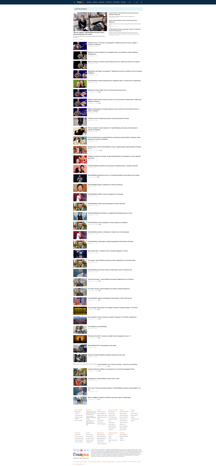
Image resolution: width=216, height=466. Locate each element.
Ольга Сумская (111, 424)
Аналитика (101, 2)
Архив (139, 461)
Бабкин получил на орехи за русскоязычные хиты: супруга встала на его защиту (114, 61)
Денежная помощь (124, 436)
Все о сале (110, 434)
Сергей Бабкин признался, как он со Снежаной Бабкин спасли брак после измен (114, 175)
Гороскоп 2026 (100, 420)
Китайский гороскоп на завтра (102, 418)
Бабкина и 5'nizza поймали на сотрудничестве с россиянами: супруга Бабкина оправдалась (113, 53)
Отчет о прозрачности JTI (78, 464)
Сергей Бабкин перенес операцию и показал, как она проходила (108, 232)
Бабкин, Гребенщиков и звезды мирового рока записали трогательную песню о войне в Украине (113, 110)
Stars (117, 17)
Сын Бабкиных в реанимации (97, 326)
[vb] (78, 450)
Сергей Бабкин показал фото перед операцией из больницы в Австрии (110, 241)
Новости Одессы (123, 418)
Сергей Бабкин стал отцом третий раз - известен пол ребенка (117, 364)
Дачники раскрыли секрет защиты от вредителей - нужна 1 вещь (90, 422)
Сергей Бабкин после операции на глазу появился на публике (107, 222)
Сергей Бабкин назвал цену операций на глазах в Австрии (106, 203)
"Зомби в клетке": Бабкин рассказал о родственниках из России (108, 118)
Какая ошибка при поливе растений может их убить (91, 417)
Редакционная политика (82, 461)
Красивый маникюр (101, 438)
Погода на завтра (89, 440)
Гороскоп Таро (100, 422)
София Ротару (111, 422)
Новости (89, 2)
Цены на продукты (124, 434)
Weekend (123, 2)
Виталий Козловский (112, 418)
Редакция (119, 461)
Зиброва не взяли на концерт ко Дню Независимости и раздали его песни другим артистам (114, 157)
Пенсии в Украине (78, 420)
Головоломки (77, 434)
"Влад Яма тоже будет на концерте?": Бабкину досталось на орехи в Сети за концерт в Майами (115, 72)
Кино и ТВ (97, 150)
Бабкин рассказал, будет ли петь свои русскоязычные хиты (107, 90)
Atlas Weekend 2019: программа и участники (102, 345)
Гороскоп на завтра (101, 411)
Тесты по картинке (79, 436)
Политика (77, 413)
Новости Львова (123, 427)
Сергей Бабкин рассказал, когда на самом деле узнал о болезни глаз (110, 270)
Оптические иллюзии (79, 438)
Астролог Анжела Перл (102, 415)
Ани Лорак (110, 429)
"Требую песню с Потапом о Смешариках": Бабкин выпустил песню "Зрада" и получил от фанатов (113, 43)
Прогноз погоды (89, 434)
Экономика (122, 432)
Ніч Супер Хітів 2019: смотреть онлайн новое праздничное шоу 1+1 (109, 336)
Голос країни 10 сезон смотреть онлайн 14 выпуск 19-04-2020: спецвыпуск (112, 317)
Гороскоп (99, 409)
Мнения (95, 2)
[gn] (88, 450)
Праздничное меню (135, 418)
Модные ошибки (100, 440)
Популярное (116, 2)
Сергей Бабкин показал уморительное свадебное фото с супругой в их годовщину (114, 80)
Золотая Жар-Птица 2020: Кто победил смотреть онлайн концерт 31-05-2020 (112, 307)
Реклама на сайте (125, 461)
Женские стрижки (101, 434)
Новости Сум (122, 424)
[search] (141, 2)
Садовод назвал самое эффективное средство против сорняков (91, 413)
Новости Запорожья (124, 411)
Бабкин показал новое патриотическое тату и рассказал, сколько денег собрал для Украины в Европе (114, 100)
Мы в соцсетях (134, 461)
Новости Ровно (123, 429)
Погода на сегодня (90, 438)
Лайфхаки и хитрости (113, 432)
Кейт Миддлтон (111, 411)
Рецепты (133, 409)
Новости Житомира (124, 417)
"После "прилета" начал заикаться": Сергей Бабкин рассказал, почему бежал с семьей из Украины (113, 129)
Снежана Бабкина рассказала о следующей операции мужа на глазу (110, 213)
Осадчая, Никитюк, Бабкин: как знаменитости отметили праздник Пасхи (111, 369)
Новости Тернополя (124, 415)
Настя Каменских (112, 417)
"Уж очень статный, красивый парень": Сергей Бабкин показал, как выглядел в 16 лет (114, 389)
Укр (129, 2)
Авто (109, 441)
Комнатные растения (112, 440)
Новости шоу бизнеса (113, 409)
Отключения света (79, 415)
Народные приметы (79, 440)
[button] (74, 2)
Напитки (132, 417)
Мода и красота (100, 432)
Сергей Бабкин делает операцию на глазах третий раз (105, 184)
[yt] (81, 450)
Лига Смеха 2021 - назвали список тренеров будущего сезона (108, 251)
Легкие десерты (134, 415)
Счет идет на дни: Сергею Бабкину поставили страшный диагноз (109, 288)
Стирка (109, 436)
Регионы (121, 409)
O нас (74, 461)
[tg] (84, 450)
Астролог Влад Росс (101, 413)
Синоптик (88, 432)
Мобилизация (78, 411)
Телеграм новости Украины (78, 418)
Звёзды (81, 39)
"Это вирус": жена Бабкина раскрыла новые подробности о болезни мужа (111, 260)
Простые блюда (134, 413)
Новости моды (100, 441)
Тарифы (121, 438)
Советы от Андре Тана (102, 443)
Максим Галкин (111, 415)
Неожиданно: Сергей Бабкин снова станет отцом (103, 378)
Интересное (77, 432)
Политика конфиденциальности (109, 461)
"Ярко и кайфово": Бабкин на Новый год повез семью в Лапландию (109, 397)
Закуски (132, 420)
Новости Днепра (123, 413)
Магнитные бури (89, 436)
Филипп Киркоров (112, 426)
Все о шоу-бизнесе (78, 441)
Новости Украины (78, 409)
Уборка (110, 438)
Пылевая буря (89, 441)
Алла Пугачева (111, 413)
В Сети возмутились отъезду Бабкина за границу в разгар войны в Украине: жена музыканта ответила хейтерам (114, 138)
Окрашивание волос (101, 436)
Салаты (132, 411)
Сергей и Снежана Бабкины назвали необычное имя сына (106, 355)
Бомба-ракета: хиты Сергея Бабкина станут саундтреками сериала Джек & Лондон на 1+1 (114, 147)
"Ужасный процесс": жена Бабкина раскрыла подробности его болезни (111, 279)
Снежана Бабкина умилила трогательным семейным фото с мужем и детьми (113, 166)
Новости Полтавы (123, 422)
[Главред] (80, 2)
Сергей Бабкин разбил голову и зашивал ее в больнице (105, 194)
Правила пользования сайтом (94, 461)
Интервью (109, 2)
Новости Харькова (124, 420)
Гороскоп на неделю (101, 423)
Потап (109, 420)
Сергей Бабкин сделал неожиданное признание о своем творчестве (110, 298)
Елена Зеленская (112, 427)
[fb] (74, 450)
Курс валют (122, 440)
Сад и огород (89, 409)
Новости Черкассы (124, 426)
